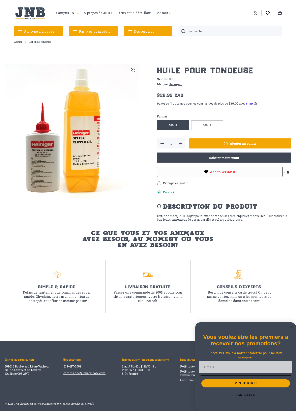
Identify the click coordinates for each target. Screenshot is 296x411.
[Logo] (30, 13)
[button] (172, 183)
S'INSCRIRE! (246, 383)
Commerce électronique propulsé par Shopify (68, 403)
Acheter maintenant (224, 158)
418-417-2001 (72, 366)
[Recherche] (181, 31)
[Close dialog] (291, 326)
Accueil (18, 41)
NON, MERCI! (246, 395)
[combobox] (230, 31)
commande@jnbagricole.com (84, 373)
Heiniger (175, 84)
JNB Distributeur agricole (28, 403)
